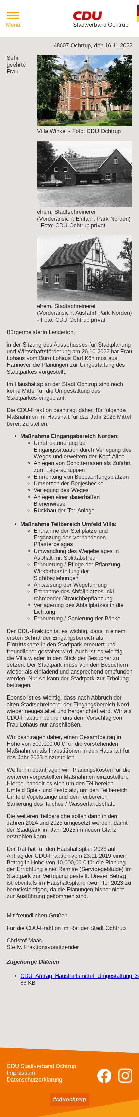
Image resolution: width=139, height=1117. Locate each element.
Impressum (21, 1073)
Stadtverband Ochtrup (100, 25)
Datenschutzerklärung (34, 1079)
